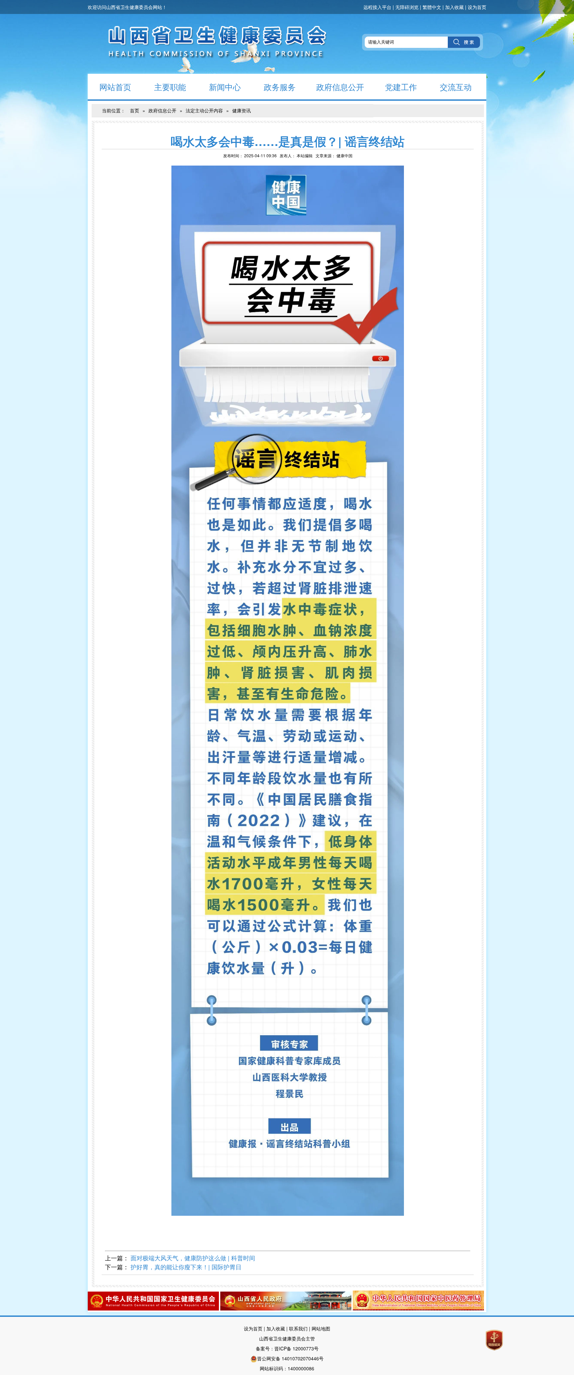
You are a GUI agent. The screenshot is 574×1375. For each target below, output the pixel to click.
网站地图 (321, 1328)
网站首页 (115, 86)
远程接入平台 (377, 7)
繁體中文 (432, 7)
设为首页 (477, 7)
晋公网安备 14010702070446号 (290, 1358)
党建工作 (401, 86)
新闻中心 (225, 86)
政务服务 (280, 86)
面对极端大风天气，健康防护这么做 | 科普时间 (193, 1257)
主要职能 (170, 86)
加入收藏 (454, 7)
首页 (134, 110)
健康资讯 (241, 110)
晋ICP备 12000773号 (296, 1348)
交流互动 (456, 86)
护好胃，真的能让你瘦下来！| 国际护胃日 (186, 1266)
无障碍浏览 (407, 7)
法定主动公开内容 (204, 110)
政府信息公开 (340, 86)
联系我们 (298, 1328)
